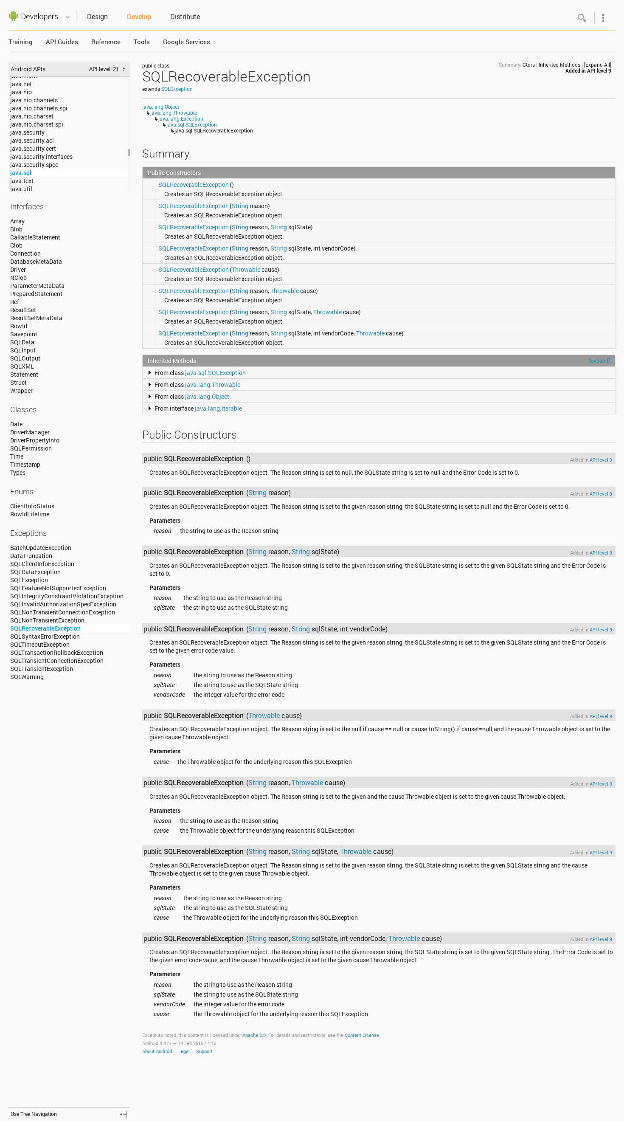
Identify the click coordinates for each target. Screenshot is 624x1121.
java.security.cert (33, 148)
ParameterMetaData (37, 286)
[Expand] (599, 360)
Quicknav (67, 17)
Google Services (186, 42)
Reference (106, 42)
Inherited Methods (559, 64)
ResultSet (23, 310)
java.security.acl (32, 140)
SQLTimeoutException (40, 644)
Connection (25, 253)
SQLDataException (35, 572)
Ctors (529, 64)
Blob (16, 229)
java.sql (20, 173)
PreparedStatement (36, 294)
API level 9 (599, 70)
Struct (18, 382)
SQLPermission (31, 448)
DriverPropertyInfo (34, 440)
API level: (101, 69)
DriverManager (30, 432)
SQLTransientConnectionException (57, 660)
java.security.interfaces (41, 156)
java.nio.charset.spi (36, 124)
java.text (22, 181)
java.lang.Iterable (218, 408)
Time (16, 456)
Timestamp (25, 464)
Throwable (246, 269)
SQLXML (22, 366)
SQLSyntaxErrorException (45, 636)
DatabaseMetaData (36, 261)
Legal (184, 1051)
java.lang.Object (160, 106)
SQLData (22, 342)
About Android (157, 1051)
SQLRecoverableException (45, 628)
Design (97, 16)
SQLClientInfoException (42, 564)
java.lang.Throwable (173, 112)
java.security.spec (34, 165)
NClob (18, 277)
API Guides (62, 42)
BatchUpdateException (40, 548)
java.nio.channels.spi (38, 108)
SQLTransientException (41, 669)
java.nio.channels (34, 100)
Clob (16, 245)
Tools (142, 42)
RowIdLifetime (29, 514)
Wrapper (21, 390)
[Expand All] (597, 64)
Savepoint (23, 334)
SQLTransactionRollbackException (56, 652)
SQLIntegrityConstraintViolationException (67, 596)
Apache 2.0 (254, 1035)
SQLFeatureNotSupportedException (58, 588)
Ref (14, 302)
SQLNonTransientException (47, 620)
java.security (27, 132)
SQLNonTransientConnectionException (62, 612)
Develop (139, 16)
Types (17, 472)
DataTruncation (31, 556)
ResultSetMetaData (36, 318)
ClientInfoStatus (32, 506)
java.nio (21, 92)
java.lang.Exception (180, 118)
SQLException (29, 580)
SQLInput (23, 350)
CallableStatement (35, 237)
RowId (18, 326)
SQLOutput (25, 358)
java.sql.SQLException (191, 124)
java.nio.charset (31, 116)
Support (204, 1051)
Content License (362, 1035)
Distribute (185, 16)
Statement (24, 374)
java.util (21, 189)
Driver (18, 269)
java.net (21, 84)
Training (20, 42)
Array (17, 221)
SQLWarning (27, 677)
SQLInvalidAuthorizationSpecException (63, 604)
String (240, 206)
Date (16, 424)
